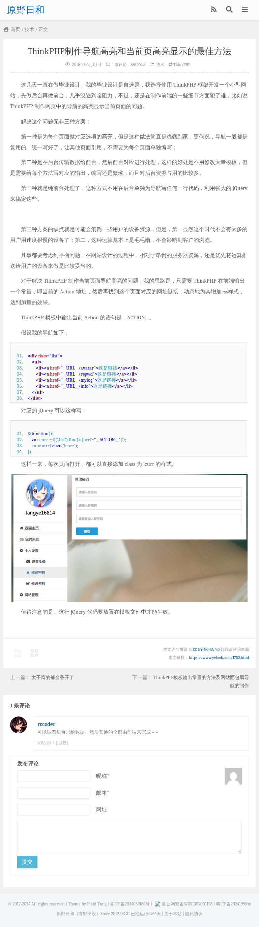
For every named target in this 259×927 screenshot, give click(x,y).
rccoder (46, 724)
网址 (101, 810)
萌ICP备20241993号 (233, 903)
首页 (15, 29)
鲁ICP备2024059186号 (130, 903)
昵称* (102, 776)
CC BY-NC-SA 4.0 (206, 649)
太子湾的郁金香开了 (52, 677)
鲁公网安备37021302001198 (187, 903)
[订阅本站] (214, 10)
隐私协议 (194, 913)
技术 (29, 29)
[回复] (62, 743)
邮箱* (102, 793)
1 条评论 (119, 65)
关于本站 (173, 913)
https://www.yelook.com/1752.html (219, 657)
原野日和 (26, 10)
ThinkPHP (181, 65)
